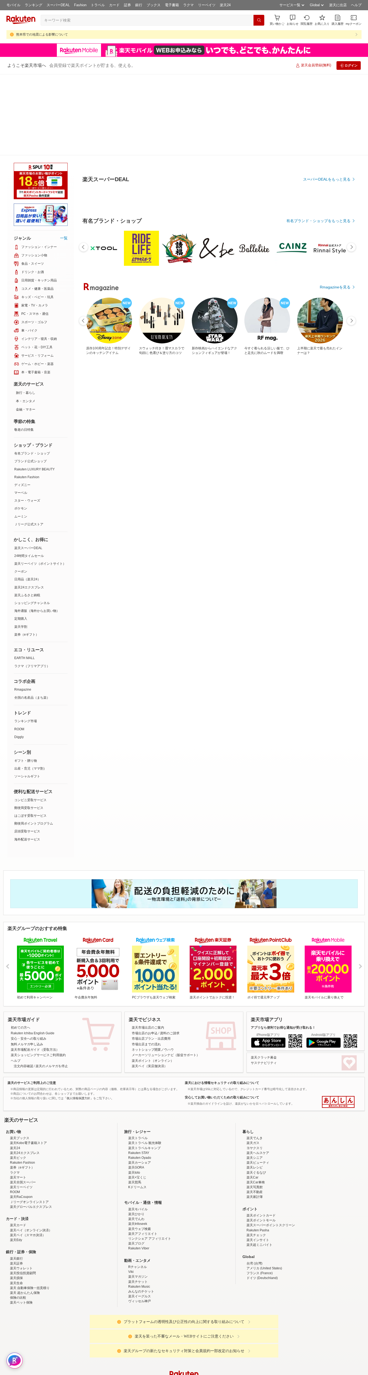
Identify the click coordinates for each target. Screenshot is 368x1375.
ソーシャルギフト (27, 695)
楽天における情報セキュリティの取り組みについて (222, 1002)
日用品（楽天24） (27, 498)
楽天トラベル (138, 1057)
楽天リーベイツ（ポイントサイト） (40, 482)
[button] (292, 20)
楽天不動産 (255, 1111)
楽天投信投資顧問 (23, 1192)
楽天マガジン (138, 1195)
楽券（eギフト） (26, 553)
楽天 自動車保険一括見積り (30, 1207)
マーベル (20, 411)
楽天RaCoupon (21, 1116)
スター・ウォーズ (27, 419)
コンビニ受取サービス (30, 719)
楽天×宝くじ (137, 1096)
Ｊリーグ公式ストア (28, 443)
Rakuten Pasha (258, 1149)
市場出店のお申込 (145, 952)
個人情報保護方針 (255, 1336)
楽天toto (134, 1091)
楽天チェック (256, 1154)
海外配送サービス (27, 758)
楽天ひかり (136, 1133)
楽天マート (18, 1096)
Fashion (80, 5)
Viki (131, 1191)
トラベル (98, 5)
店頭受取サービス (27, 750)
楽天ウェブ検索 (139, 1148)
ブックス (154, 5)
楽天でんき (255, 1057)
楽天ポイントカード (261, 1134)
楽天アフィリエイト (142, 1153)
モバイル (13, 5)
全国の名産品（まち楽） (32, 616)
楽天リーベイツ (21, 1106)
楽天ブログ (136, 1162)
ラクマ (188, 5)
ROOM (19, 648)
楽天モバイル (138, 1128)
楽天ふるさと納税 (27, 514)
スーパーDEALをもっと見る (326, 152)
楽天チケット (138, 1200)
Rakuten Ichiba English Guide (32, 952)
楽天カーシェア (139, 1081)
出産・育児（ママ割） (30, 687)
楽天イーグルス (139, 1215)
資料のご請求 (169, 952)
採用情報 (231, 1336)
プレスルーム (211, 1336)
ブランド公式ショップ (30, 380)
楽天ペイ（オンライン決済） (31, 1149)
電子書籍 (172, 5)
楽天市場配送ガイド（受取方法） (35, 968)
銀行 (138, 5)
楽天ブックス (19, 1057)
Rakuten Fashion (26, 396)
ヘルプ (356, 5)
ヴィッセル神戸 (139, 1220)
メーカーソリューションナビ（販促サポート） (166, 974)
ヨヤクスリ (255, 1067)
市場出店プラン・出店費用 (151, 957)
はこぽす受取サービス (30, 734)
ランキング (33, 5)
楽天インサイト (258, 1159)
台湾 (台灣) (254, 1182)
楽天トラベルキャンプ (144, 1067)
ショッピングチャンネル (32, 522)
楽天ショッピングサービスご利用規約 (38, 974)
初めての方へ (20, 946)
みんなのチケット (141, 1210)
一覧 (64, 157)
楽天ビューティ (258, 1081)
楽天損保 (16, 1197)
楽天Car (252, 1096)
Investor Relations (154, 1336)
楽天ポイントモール (261, 1139)
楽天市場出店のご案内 (148, 946)
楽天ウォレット (21, 1187)
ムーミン (20, 435)
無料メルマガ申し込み (27, 963)
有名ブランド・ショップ (32, 372)
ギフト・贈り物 (25, 679)
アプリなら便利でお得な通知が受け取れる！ (283, 946)
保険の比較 (18, 1216)
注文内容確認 (23, 985)
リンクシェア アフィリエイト (149, 1157)
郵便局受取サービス (28, 727)
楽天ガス (253, 1062)
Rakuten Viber (138, 1167)
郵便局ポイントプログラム (33, 742)
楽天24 (225, 5)
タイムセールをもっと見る (327, 408)
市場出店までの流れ (146, 963)
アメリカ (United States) (264, 1187)
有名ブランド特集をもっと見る (324, 491)
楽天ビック (18, 1076)
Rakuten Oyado (139, 1076)
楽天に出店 (338, 5)
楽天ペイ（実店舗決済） (149, 985)
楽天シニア (255, 1076)
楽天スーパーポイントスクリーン (271, 1144)
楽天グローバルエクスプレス (31, 1126)
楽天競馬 (134, 1101)
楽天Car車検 (256, 1101)
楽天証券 (16, 1182)
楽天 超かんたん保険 (25, 1212)
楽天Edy (16, 1159)
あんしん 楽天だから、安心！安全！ (338, 1021)
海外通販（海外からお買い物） (37, 530)
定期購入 (20, 537)
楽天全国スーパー (23, 1101)
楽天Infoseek (137, 1143)
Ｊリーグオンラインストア (29, 1121)
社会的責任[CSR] (185, 1336)
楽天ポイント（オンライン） (153, 979)
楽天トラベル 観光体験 (144, 1062)
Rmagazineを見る (335, 562)
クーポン (20, 490)
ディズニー (22, 404)
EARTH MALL (24, 577)
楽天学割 (20, 545)
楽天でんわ (136, 1138)
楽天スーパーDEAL (28, 467)
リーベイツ (207, 5)
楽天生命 (16, 1202)
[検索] (259, 20)
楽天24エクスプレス (29, 506)
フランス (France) (260, 1192)
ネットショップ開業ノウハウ (153, 968)
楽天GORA (136, 1086)
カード (114, 5)
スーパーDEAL (58, 5)
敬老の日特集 (24, 348)
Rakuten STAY (138, 1072)
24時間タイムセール (29, 475)
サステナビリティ (264, 982)
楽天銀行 (16, 1177)
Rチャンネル (137, 1186)
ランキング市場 (25, 640)
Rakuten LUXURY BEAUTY (34, 388)
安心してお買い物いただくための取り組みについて (222, 1016)
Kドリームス (137, 1106)
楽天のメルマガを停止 (52, 985)
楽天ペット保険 (21, 1221)
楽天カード (18, 1144)
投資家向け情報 (128, 1336)
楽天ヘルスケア (258, 1072)
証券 (127, 5)
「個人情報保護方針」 (78, 1017)
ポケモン (20, 427)
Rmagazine (22, 608)
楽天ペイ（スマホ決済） (28, 1154)
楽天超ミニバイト (259, 1164)
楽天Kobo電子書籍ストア (28, 1062)
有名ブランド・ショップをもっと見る (318, 342)
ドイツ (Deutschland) (262, 1197)
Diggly (19, 656)
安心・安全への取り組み (28, 957)
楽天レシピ (255, 1086)
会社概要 (106, 1336)
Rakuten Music (139, 1205)
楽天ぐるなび (256, 1091)
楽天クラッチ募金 (264, 976)
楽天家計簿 (255, 1116)
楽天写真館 (255, 1106)
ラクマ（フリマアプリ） (32, 585)
